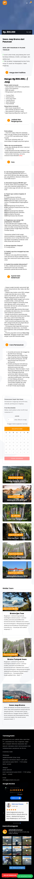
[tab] (17, 72)
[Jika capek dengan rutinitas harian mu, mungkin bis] (7, 840)
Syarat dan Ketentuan (15, 277)
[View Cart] (30, 3)
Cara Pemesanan (16, 345)
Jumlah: (17, 416)
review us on (14, 798)
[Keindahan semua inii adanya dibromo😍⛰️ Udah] (26, 840)
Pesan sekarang (17, 458)
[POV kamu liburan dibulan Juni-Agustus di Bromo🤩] (7, 860)
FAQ (12, 162)
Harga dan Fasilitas (17, 72)
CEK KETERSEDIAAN (9, 875)
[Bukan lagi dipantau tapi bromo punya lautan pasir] (16, 840)
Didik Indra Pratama (17, 804)
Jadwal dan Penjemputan (16, 120)
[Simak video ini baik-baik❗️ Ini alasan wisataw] (16, 850)
